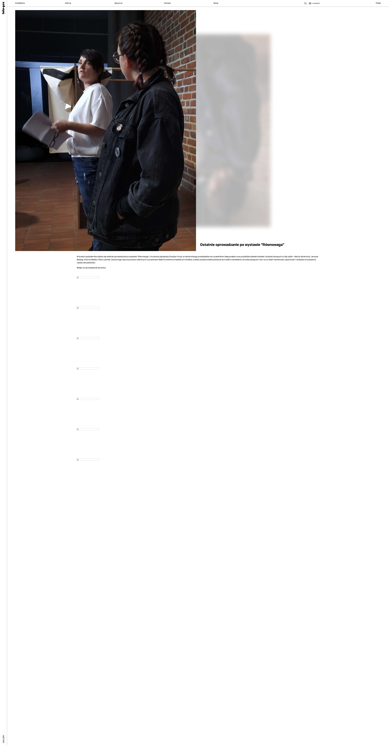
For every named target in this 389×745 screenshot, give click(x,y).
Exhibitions (20, 3)
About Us (118, 3)
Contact (167, 3)
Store (216, 3)
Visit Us (68, 3)
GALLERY (3, 739)
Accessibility (316, 3)
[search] (305, 3)
